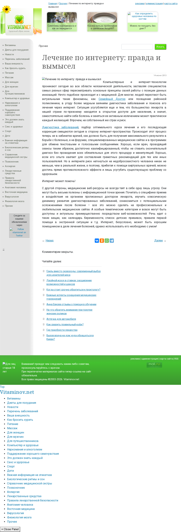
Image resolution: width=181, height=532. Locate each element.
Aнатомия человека (15, 187)
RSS (176, 358)
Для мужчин (11, 86)
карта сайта (170, 3)
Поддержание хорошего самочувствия (12, 112)
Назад (50, 240)
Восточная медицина (16, 192)
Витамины (10, 45)
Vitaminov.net (17, 392)
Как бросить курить (15, 68)
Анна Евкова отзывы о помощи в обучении (71, 304)
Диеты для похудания (16, 49)
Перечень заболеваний (17, 59)
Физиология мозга (14, 201)
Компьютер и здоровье (17, 98)
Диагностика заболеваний (60, 127)
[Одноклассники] (102, 240)
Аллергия (10, 166)
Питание (9, 72)
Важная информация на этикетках (16, 141)
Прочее (9, 206)
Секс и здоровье (14, 126)
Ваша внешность (14, 63)
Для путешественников (15, 92)
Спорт (8, 131)
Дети (7, 135)
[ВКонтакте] (97, 240)
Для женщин (11, 82)
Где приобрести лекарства (61, 330)
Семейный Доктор (112, 99)
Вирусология (12, 196)
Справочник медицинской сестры (16, 155)
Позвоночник (12, 161)
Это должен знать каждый (14, 120)
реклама (139, 3)
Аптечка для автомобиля (61, 319)
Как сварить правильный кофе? (65, 324)
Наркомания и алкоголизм (12, 104)
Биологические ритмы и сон (16, 148)
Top (2, 387)
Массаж (9, 77)
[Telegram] (112, 240)
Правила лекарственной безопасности (13, 180)
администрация (154, 3)
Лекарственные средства (13, 172)
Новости (9, 54)
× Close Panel (10, 529)
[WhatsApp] (107, 240)
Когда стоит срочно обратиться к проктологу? (73, 289)
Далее (158, 240)
